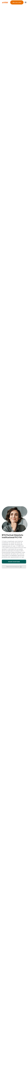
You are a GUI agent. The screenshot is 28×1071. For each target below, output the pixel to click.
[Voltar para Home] (5, 2)
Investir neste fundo (14, 561)
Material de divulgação (12, 566)
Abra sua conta (17, 2)
